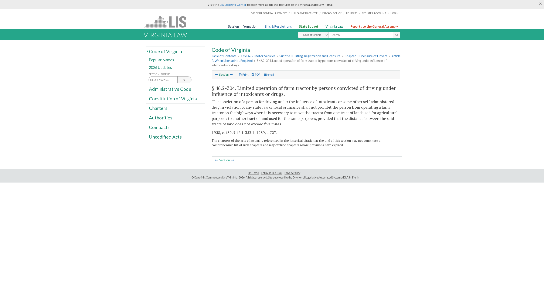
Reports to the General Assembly (374, 26)
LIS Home (253, 172)
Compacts (159, 127)
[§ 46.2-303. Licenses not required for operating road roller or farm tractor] (216, 74)
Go (184, 80)
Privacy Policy (332, 13)
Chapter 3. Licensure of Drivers (366, 56)
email (270, 74)
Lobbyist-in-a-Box (271, 172)
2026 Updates (160, 67)
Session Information (243, 26)
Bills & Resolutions (278, 26)
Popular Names (161, 60)
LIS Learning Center (233, 4)
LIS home (351, 13)
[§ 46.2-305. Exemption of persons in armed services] (231, 74)
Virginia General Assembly (269, 13)
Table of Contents (224, 56)
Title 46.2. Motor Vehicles (258, 56)
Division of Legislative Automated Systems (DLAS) (322, 177)
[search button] (396, 35)
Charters (158, 108)
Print (245, 74)
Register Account (374, 13)
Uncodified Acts (165, 137)
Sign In (355, 177)
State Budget (308, 26)
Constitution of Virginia (173, 98)
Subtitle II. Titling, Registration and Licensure (309, 56)
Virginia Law (334, 26)
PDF (257, 74)
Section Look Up (159, 74)
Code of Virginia (165, 51)
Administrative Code (170, 89)
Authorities (160, 117)
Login (394, 13)
